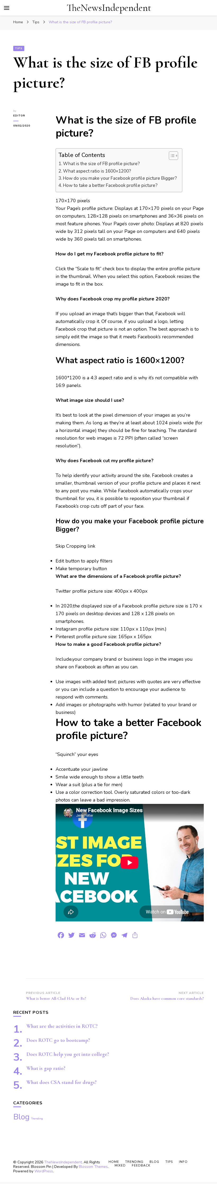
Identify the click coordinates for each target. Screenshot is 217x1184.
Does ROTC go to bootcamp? (58, 1040)
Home (113, 1162)
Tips (18, 48)
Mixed (120, 1165)
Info (183, 1162)
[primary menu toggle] (6, 8)
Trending (37, 1118)
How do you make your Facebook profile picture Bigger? (120, 178)
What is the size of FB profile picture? (101, 164)
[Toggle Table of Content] (171, 155)
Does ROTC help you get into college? (67, 1054)
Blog (21, 1116)
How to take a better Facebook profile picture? (110, 185)
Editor (19, 116)
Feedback (141, 1165)
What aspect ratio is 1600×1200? (97, 171)
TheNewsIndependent (109, 8)
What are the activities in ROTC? (62, 1026)
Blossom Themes (93, 1166)
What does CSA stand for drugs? (61, 1082)
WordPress (43, 1171)
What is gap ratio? (45, 1068)
